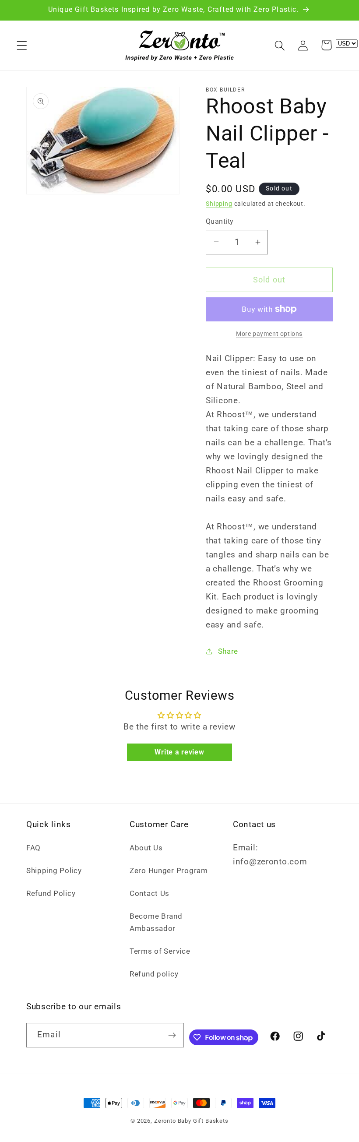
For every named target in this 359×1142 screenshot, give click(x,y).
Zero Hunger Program (169, 870)
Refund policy (154, 973)
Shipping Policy (54, 870)
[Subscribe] (172, 1035)
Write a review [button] (179, 752)
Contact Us (149, 893)
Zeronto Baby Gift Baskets (191, 1120)
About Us (146, 847)
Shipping (219, 204)
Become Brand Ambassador (156, 922)
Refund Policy (50, 893)
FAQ (33, 847)
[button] (22, 45)
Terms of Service (160, 951)
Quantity (220, 222)
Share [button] (228, 651)
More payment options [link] (269, 334)
